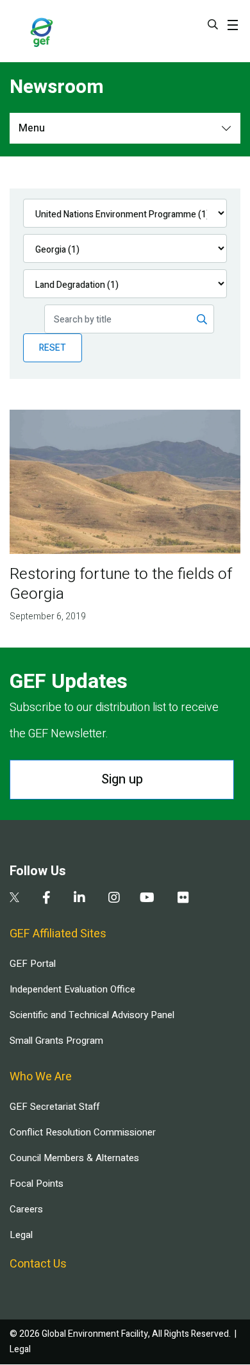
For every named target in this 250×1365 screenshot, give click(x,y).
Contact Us (38, 1264)
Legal (21, 1235)
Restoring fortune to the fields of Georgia (121, 584)
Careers (26, 1209)
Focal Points (36, 1184)
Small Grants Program (56, 1041)
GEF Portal (33, 964)
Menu (32, 128)
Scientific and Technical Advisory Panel (92, 1015)
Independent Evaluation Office (72, 989)
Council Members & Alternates (74, 1158)
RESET (52, 348)
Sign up (122, 779)
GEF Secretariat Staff (54, 1107)
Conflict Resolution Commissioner (83, 1132)
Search (213, 24)
